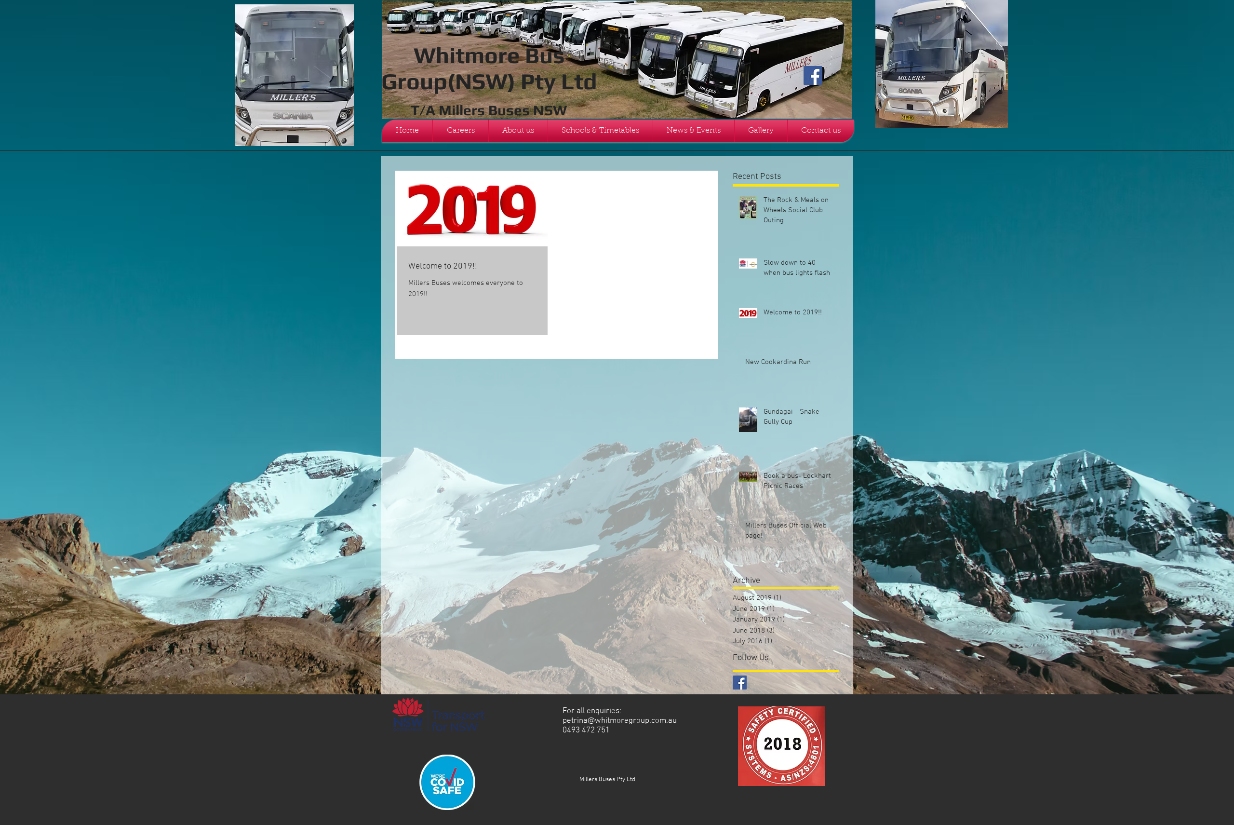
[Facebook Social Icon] (813, 75)
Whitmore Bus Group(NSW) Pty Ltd (489, 68)
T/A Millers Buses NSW (489, 110)
